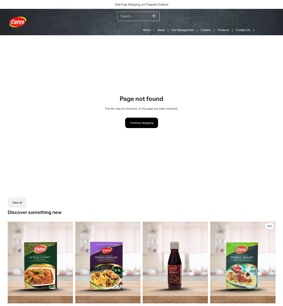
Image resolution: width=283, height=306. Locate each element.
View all (17, 202)
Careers (206, 30)
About (161, 30)
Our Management (183, 30)
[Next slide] (269, 262)
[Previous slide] (216, 262)
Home (146, 30)
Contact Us (243, 30)
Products (223, 30)
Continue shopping (141, 122)
